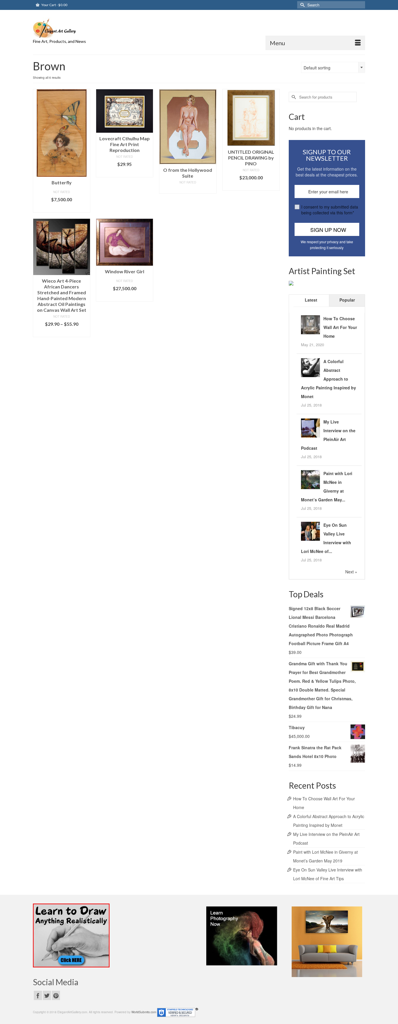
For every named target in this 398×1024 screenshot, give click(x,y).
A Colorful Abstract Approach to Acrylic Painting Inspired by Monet (328, 378)
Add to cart (61, 208)
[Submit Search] (301, 4)
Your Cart (54, 5)
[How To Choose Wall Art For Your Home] (310, 324)
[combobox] (333, 67)
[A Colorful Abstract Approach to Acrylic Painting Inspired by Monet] (310, 367)
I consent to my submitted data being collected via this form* (329, 210)
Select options (61, 332)
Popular (347, 300)
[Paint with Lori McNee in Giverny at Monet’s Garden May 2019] (310, 479)
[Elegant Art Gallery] (85, 27)
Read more (187, 189)
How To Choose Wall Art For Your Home (340, 327)
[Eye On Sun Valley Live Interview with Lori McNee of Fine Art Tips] (310, 530)
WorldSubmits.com (143, 1012)
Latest (311, 300)
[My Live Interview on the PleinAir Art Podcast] (310, 427)
